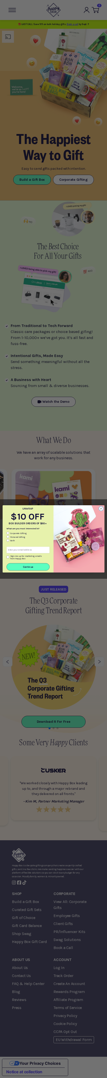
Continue (28, 567)
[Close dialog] (101, 508)
